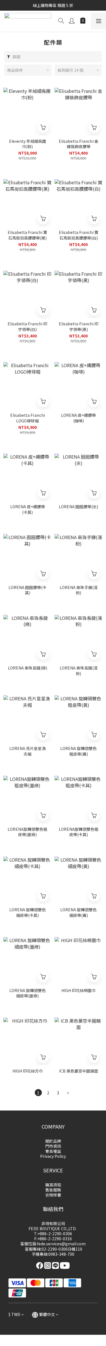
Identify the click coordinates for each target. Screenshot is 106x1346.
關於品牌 (53, 1141)
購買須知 (53, 1185)
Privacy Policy (53, 1156)
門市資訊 (53, 1146)
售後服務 (53, 1190)
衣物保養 (53, 1195)
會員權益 (53, 1151)
